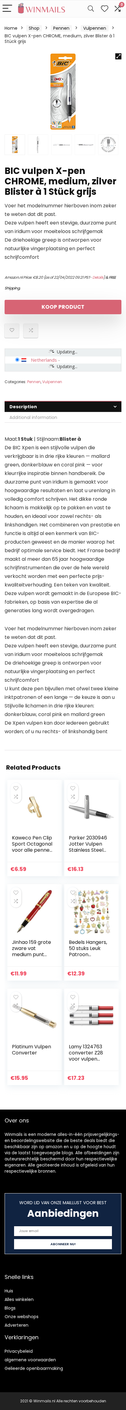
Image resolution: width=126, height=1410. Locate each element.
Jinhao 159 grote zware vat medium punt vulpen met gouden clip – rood (31, 957)
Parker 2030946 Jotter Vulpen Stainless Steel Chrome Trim (88, 847)
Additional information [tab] (33, 417)
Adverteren (16, 1325)
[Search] (90, 9)
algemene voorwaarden (30, 1360)
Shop (34, 28)
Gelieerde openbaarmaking (34, 1368)
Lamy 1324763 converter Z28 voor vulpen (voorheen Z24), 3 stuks (88, 1059)
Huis (9, 1291)
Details (97, 277)
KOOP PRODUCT (63, 307)
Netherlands (44, 360)
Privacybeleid (19, 1351)
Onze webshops (22, 1317)
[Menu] (7, 9)
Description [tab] (23, 407)
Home (11, 28)
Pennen (61, 28)
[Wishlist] (104, 9)
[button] (118, 56)
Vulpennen (94, 28)
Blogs (10, 1308)
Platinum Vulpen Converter (31, 1049)
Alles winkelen (19, 1299)
